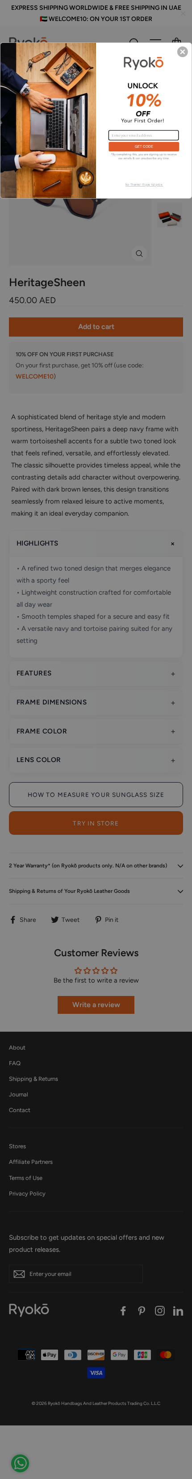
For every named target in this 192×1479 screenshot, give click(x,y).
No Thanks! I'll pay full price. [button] (144, 185)
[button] (182, 51)
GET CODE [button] (144, 146)
